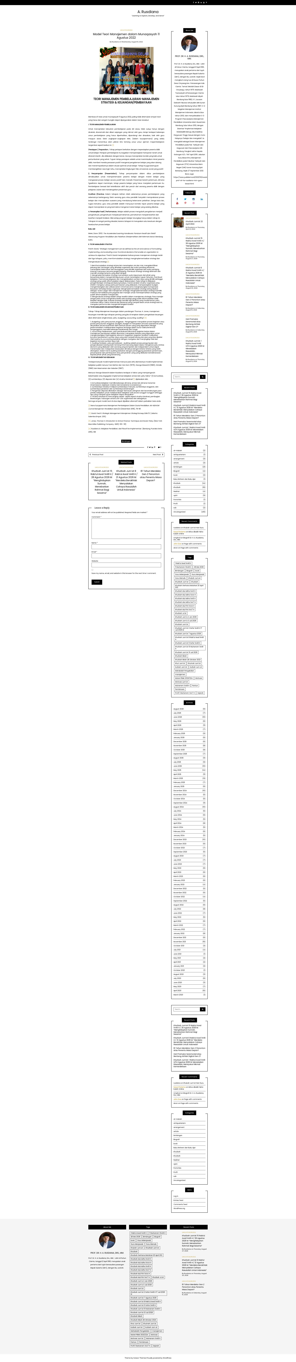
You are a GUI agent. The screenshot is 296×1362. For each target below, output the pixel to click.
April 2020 (189, 990)
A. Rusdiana (148, 11)
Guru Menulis (180, 578)
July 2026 (189, 713)
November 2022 (189, 892)
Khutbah (189, 483)
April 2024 (189, 823)
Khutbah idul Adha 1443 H (185, 591)
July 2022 (189, 909)
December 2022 (189, 888)
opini (189, 495)
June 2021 (189, 954)
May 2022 (189, 917)
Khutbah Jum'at (181, 624)
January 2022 (189, 933)
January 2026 (189, 737)
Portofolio (189, 499)
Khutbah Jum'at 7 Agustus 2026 (188, 633)
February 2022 (189, 929)
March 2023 (189, 876)
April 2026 (189, 725)
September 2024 (189, 803)
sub (189, 508)
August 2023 (189, 856)
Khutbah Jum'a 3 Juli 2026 (185, 621)
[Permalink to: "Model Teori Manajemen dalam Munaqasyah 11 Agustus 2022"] (126, 70)
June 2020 (189, 982)
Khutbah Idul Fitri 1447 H (184, 609)
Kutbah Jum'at (181, 667)
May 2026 (189, 721)
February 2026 (189, 733)
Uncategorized (126, 30)
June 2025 (189, 766)
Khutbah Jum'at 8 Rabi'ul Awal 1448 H (189, 638)
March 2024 (189, 827)
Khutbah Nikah (181, 656)
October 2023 (189, 848)
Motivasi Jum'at (181, 682)
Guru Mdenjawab (182, 574)
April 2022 (189, 921)
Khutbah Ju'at (180, 613)
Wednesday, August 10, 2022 (132, 42)
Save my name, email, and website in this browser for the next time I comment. (124, 573)
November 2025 (189, 745)
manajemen (180, 674)
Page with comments (193, 544)
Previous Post (97, 454)
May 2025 (189, 770)
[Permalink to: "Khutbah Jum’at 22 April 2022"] (179, 222)
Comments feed (180, 1204)
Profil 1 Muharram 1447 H (185, 693)
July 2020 (189, 978)
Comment (96, 517)
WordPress (167, 1358)
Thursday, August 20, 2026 (195, 287)
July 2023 (189, 860)
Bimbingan (126, 441)
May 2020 (189, 986)
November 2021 (189, 942)
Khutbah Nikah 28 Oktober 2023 (187, 660)
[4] (89, 429)
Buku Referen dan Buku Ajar (189, 479)
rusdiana (115, 42)
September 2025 (189, 754)
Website (95, 561)
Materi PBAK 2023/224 (184, 678)
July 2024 (189, 811)
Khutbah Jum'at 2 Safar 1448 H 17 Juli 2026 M (188, 629)
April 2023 (189, 872)
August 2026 (189, 709)
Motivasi (198, 678)
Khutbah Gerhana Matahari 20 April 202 (189, 586)
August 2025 (189, 758)
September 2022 (189, 901)
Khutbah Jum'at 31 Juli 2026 (186, 652)
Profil (189, 503)
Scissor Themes (139, 1358)
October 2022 (189, 897)
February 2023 (189, 880)
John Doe (177, 544)
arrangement (189, 459)
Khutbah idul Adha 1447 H (185, 602)
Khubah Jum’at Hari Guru (193, 528)
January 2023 (189, 884)
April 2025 (189, 774)
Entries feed (178, 1200)
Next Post (157, 454)
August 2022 (189, 905)
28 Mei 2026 (199, 567)
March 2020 (189, 995)
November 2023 (189, 844)
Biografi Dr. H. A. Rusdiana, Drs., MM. (189, 539)
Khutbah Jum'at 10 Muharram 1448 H (189, 648)
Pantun (195, 685)
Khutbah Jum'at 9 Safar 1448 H (187, 643)
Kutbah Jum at (196, 667)
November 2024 (189, 794)
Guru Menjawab (198, 574)
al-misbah (189, 450)
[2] (108, 262)
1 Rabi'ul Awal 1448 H (183, 563)
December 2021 (189, 937)
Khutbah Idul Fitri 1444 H (184, 606)
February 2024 (189, 831)
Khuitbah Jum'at (181, 582)
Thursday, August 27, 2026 (195, 258)
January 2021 (189, 966)
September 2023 (189, 852)
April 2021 (189, 962)
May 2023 (189, 868)
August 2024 (189, 807)
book (189, 475)
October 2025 (189, 750)
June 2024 (189, 815)
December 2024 (189, 790)
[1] (113, 145)
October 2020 (189, 970)
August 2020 (189, 974)
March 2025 (189, 778)
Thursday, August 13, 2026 (195, 360)
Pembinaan (179, 689)
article (189, 463)
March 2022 (189, 925)
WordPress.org (179, 1208)
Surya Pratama (180, 532)
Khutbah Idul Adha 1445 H (185, 598)
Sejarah (200, 693)
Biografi (189, 471)
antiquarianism (189, 454)
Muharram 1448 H (182, 685)
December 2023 (189, 839)
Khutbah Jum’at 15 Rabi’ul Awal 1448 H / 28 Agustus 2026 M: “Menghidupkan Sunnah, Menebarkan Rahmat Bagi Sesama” (102, 481)
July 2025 (189, 762)
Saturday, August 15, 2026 (195, 309)
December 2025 (189, 741)
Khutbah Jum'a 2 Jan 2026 (186, 617)
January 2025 (189, 786)
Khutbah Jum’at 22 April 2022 (194, 222)
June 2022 (189, 913)
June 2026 (189, 717)
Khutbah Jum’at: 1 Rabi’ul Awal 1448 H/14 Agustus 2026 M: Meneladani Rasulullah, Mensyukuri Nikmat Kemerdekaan (195, 349)
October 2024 (189, 799)
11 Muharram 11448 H (183, 567)
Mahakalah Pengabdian (184, 671)
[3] (145, 318)
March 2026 (189, 729)
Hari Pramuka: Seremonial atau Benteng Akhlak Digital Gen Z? (193, 323)
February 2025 (189, 782)
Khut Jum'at (180, 663)
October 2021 (189, 946)
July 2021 (189, 950)
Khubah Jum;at (194, 578)
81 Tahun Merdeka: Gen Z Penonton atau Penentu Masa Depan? (151, 475)
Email (94, 552)
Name (95, 543)
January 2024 (189, 835)
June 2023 (189, 864)
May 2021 (189, 958)
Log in (176, 1196)
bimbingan (189, 467)
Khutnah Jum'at (194, 663)
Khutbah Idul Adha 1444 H (185, 595)
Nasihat (189, 491)
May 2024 (189, 819)
